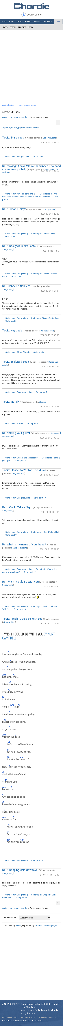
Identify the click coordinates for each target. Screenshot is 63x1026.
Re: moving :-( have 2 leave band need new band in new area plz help (31, 167)
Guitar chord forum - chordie (14, 117)
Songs (11, 21)
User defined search (30, 128)
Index (5, 27)
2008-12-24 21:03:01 (50, 290)
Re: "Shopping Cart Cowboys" (20, 870)
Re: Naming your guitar (16, 433)
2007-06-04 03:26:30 (49, 586)
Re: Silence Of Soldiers (16, 286)
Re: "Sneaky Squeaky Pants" (19, 246)
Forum (58, 21)
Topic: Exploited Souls (16, 361)
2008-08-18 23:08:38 (49, 335)
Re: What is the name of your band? (24, 544)
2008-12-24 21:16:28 (50, 213)
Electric (42, 402)
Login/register (34, 14)
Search (13, 27)
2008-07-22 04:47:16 (50, 366)
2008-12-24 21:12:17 (50, 250)
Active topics (8, 105)
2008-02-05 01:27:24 (49, 475)
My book (37, 21)
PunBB (18, 925)
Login (30, 27)
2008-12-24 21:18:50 (50, 170)
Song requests (49, 138)
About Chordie (47, 330)
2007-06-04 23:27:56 (49, 549)
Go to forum (17, 156)
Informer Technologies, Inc (46, 925)
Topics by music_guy (11, 128)
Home (4, 21)
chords (38, 1021)
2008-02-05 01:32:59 (49, 437)
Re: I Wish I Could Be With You (20, 581)
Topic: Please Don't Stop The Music (24, 470)
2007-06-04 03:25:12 (49, 623)
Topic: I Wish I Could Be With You (22, 618)
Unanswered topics (27, 105)
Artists (19, 21)
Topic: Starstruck (13, 137)
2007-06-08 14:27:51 (50, 512)
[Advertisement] (31, 63)
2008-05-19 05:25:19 (49, 406)
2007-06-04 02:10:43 (49, 874)
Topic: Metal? (10, 401)
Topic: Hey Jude (12, 330)
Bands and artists (19, 548)
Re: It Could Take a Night (17, 507)
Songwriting (50, 209)
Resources (48, 21)
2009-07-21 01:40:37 (50, 142)
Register (22, 27)
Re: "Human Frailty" (14, 209)
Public (28, 21)
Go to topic (43, 234)
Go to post (38, 156)
